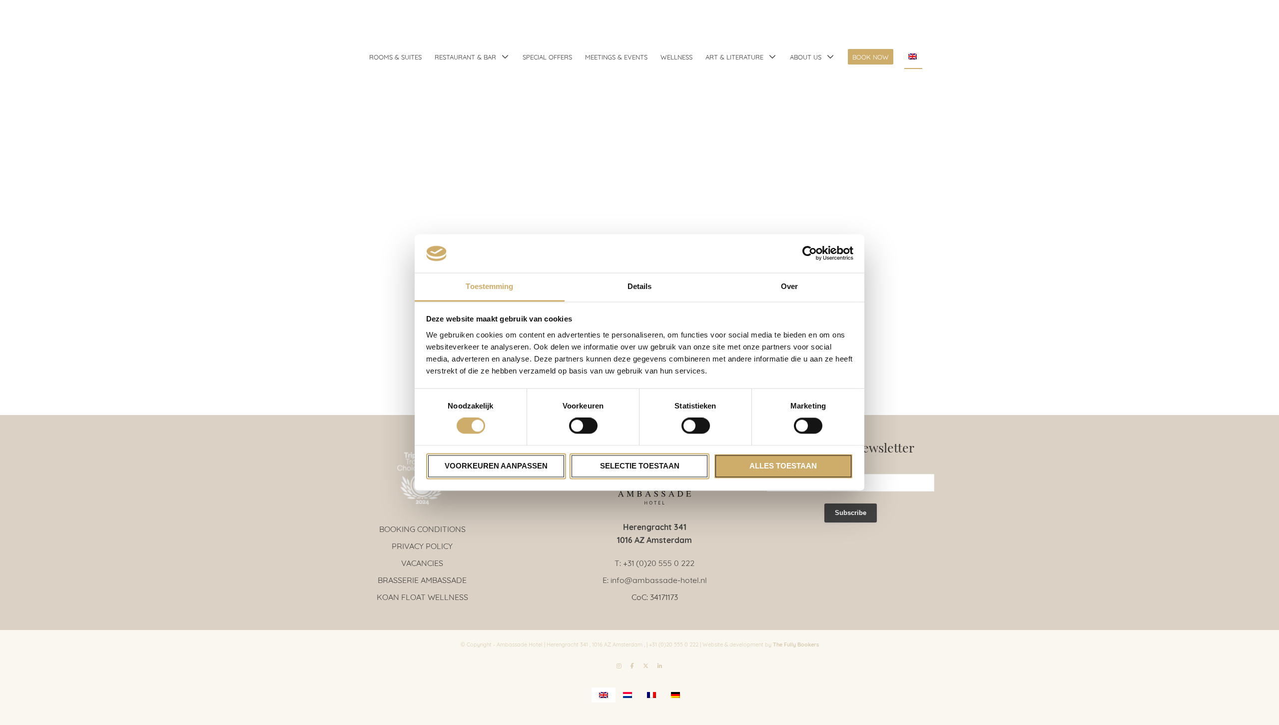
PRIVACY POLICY (422, 545)
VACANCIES (422, 562)
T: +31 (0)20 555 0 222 (654, 562)
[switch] (583, 426)
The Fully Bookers (796, 644)
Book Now (870, 56)
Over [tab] (789, 286)
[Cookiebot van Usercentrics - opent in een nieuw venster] (809, 253)
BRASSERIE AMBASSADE (422, 579)
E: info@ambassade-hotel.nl (655, 579)
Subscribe (850, 512)
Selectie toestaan (639, 466)
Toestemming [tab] (489, 286)
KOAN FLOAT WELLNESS (422, 596)
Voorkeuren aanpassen (496, 466)
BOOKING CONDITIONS (422, 528)
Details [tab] (640, 286)
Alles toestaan (783, 466)
